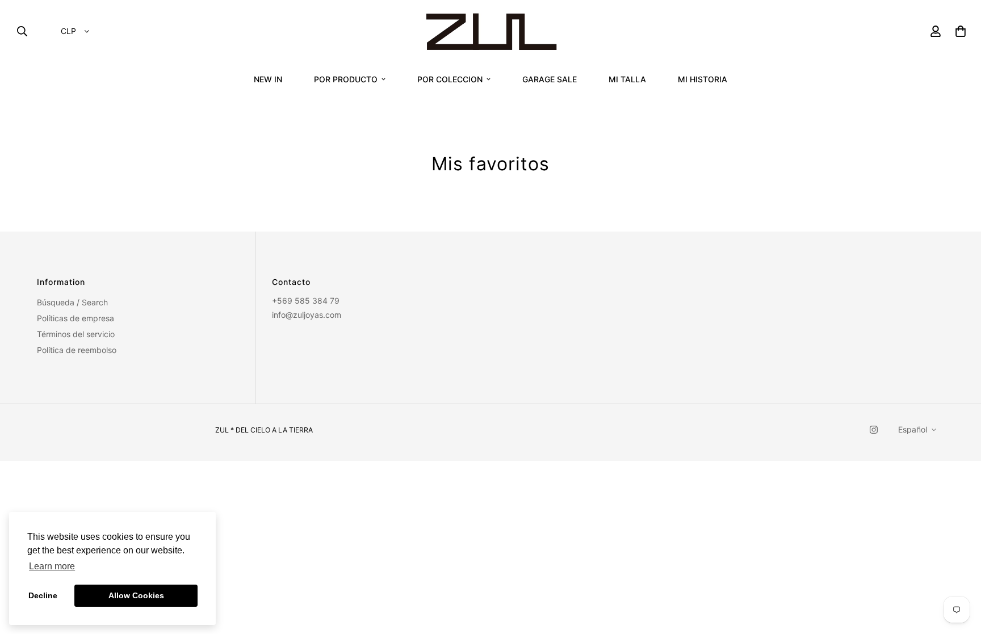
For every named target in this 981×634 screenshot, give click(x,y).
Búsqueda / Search (72, 302)
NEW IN (268, 79)
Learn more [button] (52, 566)
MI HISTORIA (702, 79)
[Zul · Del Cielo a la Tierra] (491, 31)
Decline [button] (42, 595)
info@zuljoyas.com (306, 315)
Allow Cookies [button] (136, 595)
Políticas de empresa (75, 318)
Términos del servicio (76, 334)
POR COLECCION (450, 79)
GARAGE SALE (549, 79)
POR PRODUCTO (346, 79)
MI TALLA (627, 79)
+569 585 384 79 (305, 300)
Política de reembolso (76, 350)
